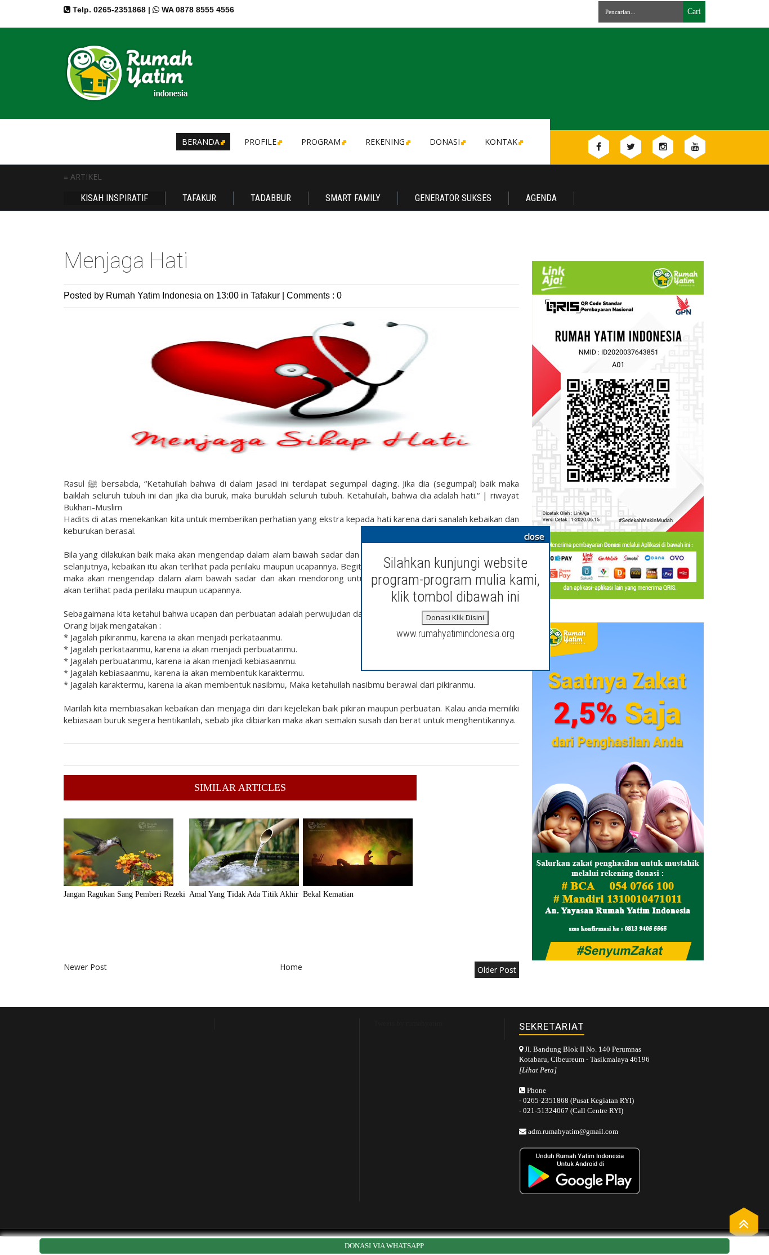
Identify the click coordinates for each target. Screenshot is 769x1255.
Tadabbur (271, 198)
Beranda (201, 141)
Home (291, 967)
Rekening (385, 141)
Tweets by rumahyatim (408, 1023)
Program (321, 141)
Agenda (541, 198)
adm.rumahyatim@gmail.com (573, 1131)
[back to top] (744, 1223)
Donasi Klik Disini (455, 617)
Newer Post (85, 967)
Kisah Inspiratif (114, 198)
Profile (260, 141)
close (534, 536)
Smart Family (353, 198)
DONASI (445, 141)
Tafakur (199, 198)
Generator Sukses (453, 198)
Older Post (496, 969)
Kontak (501, 141)
